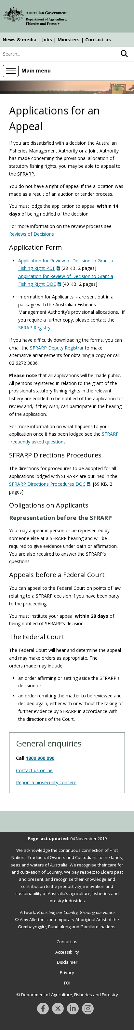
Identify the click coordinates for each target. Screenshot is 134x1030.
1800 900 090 (40, 758)
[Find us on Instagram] (88, 1008)
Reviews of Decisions (31, 234)
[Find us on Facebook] (43, 1008)
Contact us (98, 39)
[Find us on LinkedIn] (73, 1008)
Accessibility (67, 952)
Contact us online (34, 770)
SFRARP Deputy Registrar (57, 348)
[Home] (36, 17)
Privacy (67, 972)
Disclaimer (67, 962)
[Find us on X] (58, 1008)
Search (124, 54)
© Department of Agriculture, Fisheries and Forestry (67, 994)
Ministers (69, 39)
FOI (67, 983)
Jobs (47, 39)
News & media (19, 39)
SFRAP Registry (34, 327)
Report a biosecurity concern (46, 782)
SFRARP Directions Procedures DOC (47, 484)
